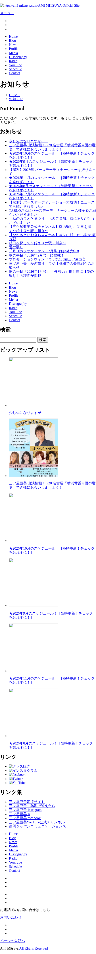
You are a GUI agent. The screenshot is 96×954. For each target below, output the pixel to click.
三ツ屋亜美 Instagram (25, 810)
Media (13, 53)
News (13, 45)
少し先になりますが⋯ (28, 141)
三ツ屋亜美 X (19, 814)
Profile (13, 49)
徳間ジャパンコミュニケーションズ (37, 826)
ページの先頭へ (12, 941)
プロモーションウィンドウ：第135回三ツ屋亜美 (47, 259)
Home (13, 36)
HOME (14, 95)
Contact (14, 73)
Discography (18, 57)
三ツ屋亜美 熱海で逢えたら (32, 806)
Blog (12, 40)
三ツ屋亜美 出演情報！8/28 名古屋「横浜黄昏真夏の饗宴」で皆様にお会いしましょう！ (52, 147)
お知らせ (16, 99)
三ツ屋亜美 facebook (25, 818)
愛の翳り (16, 247)
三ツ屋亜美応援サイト (27, 802)
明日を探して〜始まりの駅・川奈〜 (37, 243)
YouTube (15, 65)
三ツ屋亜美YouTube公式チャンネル (37, 822)
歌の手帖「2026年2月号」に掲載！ (36, 255)
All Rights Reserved (33, 948)
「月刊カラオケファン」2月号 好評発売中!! (44, 251)
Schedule (15, 69)
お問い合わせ (10, 917)
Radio (13, 61)
